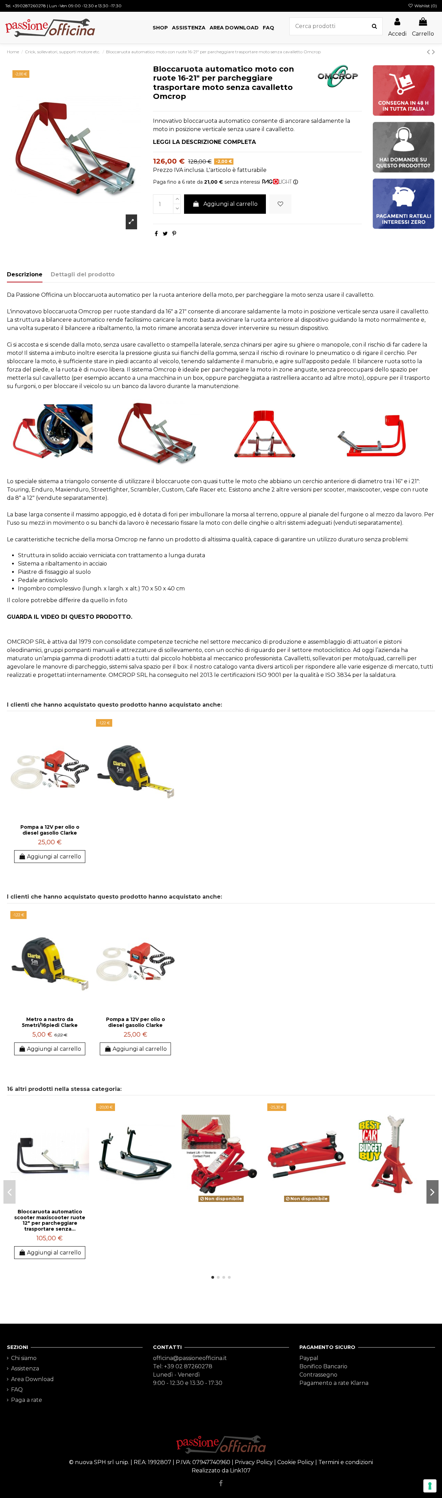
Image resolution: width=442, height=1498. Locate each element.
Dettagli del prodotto (83, 274)
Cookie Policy (295, 1462)
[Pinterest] (174, 233)
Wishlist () (425, 5)
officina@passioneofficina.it (190, 1358)
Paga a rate (26, 1400)
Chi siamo (24, 1358)
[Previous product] (429, 52)
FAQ (17, 1389)
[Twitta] (165, 233)
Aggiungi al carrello (230, 204)
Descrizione (24, 274)
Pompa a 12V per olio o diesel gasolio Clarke (49, 830)
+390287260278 (29, 5)
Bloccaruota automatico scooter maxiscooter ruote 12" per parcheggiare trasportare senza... (49, 1220)
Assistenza (25, 1368)
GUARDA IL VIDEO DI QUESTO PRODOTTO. (69, 617)
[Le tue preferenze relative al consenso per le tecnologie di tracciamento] (429, 1485)
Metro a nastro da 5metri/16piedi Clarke (50, 1022)
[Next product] (433, 52)
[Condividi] (156, 233)
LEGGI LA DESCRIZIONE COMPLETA (204, 142)
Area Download (32, 1379)
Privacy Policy (254, 1462)
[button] (160, 28)
